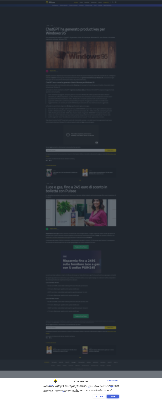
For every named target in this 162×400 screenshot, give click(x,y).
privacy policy (61, 391)
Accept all (113, 396)
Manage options (99, 396)
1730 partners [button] (51, 385)
